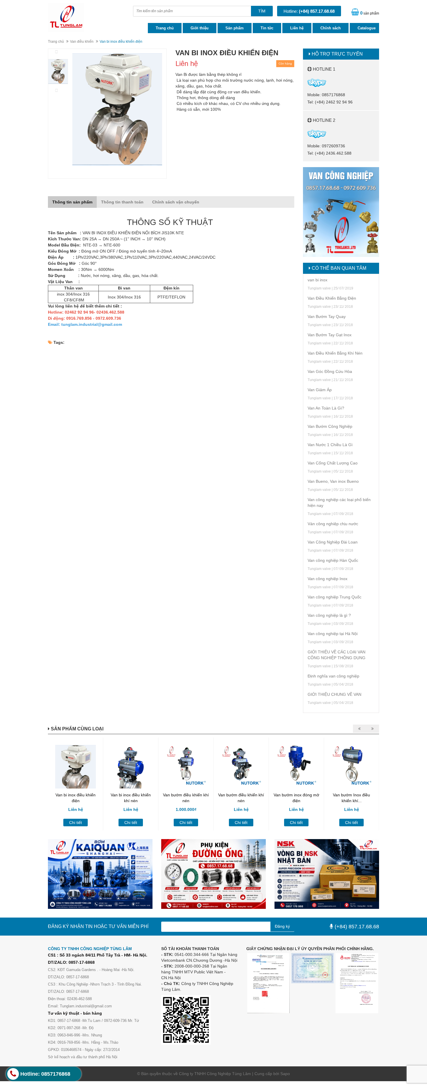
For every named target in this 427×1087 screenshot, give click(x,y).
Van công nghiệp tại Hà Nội (333, 633)
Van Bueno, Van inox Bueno (333, 481)
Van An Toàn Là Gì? (326, 408)
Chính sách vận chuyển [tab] (175, 202)
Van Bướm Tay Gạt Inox (329, 334)
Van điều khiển (82, 42)
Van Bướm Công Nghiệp (330, 426)
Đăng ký (282, 926)
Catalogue (367, 28)
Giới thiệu (200, 28)
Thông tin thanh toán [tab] (122, 202)
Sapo (285, 1073)
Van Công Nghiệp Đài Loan (333, 542)
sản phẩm (369, 12)
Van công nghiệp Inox (327, 578)
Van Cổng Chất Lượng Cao (333, 463)
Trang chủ (165, 28)
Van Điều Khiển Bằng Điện (332, 298)
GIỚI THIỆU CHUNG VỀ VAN (334, 694)
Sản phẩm (234, 28)
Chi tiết (75, 822)
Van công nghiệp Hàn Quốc (333, 560)
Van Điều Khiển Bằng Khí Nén (335, 353)
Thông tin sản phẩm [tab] (72, 202)
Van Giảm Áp (320, 389)
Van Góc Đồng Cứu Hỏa (330, 371)
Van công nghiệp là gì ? (329, 615)
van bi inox (317, 280)
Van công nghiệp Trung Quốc (334, 597)
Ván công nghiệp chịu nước (333, 523)
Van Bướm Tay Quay (327, 316)
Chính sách (330, 28)
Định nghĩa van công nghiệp (333, 676)
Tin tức (267, 28)
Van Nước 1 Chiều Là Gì (330, 444)
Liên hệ (297, 28)
